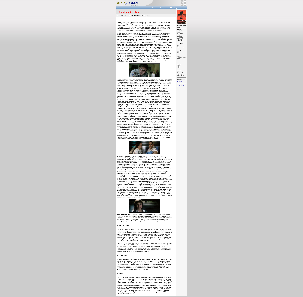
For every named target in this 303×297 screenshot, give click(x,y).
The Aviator (179, 81)
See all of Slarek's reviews (180, 86)
